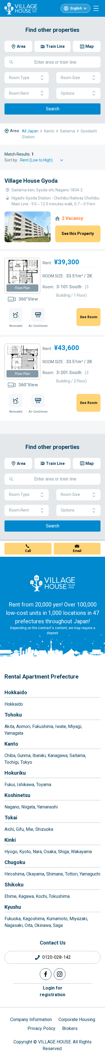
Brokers (70, 1028)
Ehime (10, 896)
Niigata (28, 807)
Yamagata (13, 733)
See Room (88, 317)
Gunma (24, 755)
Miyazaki (78, 918)
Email (77, 551)
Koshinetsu (17, 795)
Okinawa (42, 925)
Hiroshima (14, 874)
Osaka (50, 851)
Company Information (31, 1019)
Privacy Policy (41, 1028)
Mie (29, 829)
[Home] (52, 583)
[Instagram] (60, 974)
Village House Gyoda (31, 180)
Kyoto (25, 851)
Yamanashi (47, 807)
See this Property (78, 233)
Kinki (10, 840)
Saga (58, 925)
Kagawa (26, 896)
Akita (9, 726)
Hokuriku (15, 773)
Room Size (70, 77)
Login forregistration (52, 991)
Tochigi (11, 762)
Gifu (20, 829)
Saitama (77, 755)
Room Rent (19, 93)
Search (52, 108)
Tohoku (13, 715)
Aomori (23, 726)
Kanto (11, 744)
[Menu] (96, 8)
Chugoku (14, 862)
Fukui (9, 784)
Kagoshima (34, 918)
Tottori (71, 874)
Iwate (60, 726)
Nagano (11, 807)
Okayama (35, 874)
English (76, 8)
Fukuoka (12, 918)
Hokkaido (15, 692)
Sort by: (11, 160)
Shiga (63, 851)
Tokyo (26, 762)
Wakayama (81, 851)
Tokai (10, 817)
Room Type (19, 77)
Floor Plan (22, 288)
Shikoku (14, 885)
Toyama (43, 784)
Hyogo (10, 851)
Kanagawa (57, 755)
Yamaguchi (90, 874)
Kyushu (12, 907)
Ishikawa (25, 784)
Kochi (41, 896)
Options (67, 93)
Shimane (54, 874)
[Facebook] (46, 974)
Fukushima (42, 726)
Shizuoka (44, 829)
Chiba (9, 755)
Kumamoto (56, 918)
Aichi (9, 829)
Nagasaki (13, 925)
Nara (37, 851)
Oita (28, 925)
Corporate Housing (77, 1019)
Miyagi (74, 726)
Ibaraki (39, 755)
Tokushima (59, 896)
